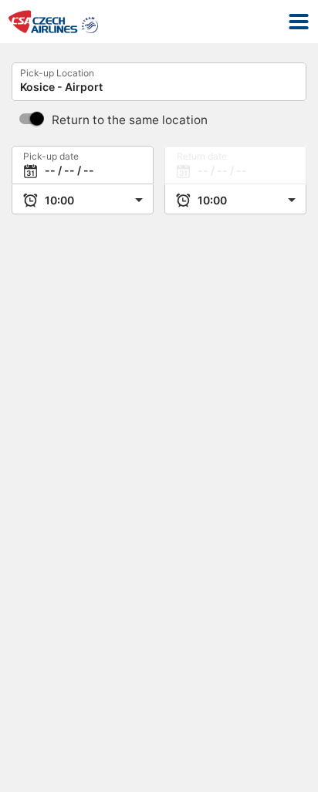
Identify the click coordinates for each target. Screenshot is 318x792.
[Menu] (298, 21)
